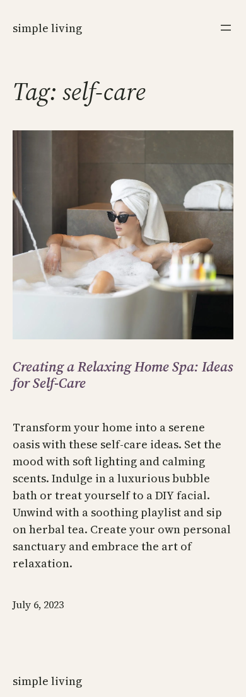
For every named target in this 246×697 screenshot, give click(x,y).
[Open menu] (225, 27)
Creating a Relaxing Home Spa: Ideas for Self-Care (123, 375)
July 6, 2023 (38, 604)
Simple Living (47, 28)
